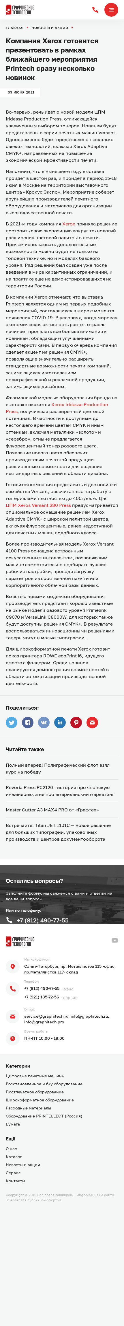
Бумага (13, 1123)
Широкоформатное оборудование (40, 1099)
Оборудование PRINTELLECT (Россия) (44, 1115)
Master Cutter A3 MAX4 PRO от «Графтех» (52, 810)
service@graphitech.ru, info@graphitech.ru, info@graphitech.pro (66, 1019)
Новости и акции (23, 1164)
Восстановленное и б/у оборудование (44, 1083)
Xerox (68, 224)
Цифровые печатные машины (35, 1075)
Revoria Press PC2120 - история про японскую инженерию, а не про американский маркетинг (60, 790)
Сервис (13, 1172)
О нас (11, 1148)
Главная (14, 28)
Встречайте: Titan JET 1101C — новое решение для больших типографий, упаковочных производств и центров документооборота (58, 832)
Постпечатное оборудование (35, 1091)
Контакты (15, 1180)
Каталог (14, 1156)
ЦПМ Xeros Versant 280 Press (38, 505)
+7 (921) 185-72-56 (41, 996)
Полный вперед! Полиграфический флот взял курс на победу (58, 768)
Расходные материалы (28, 1107)
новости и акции (49, 28)
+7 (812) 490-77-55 (41, 988)
